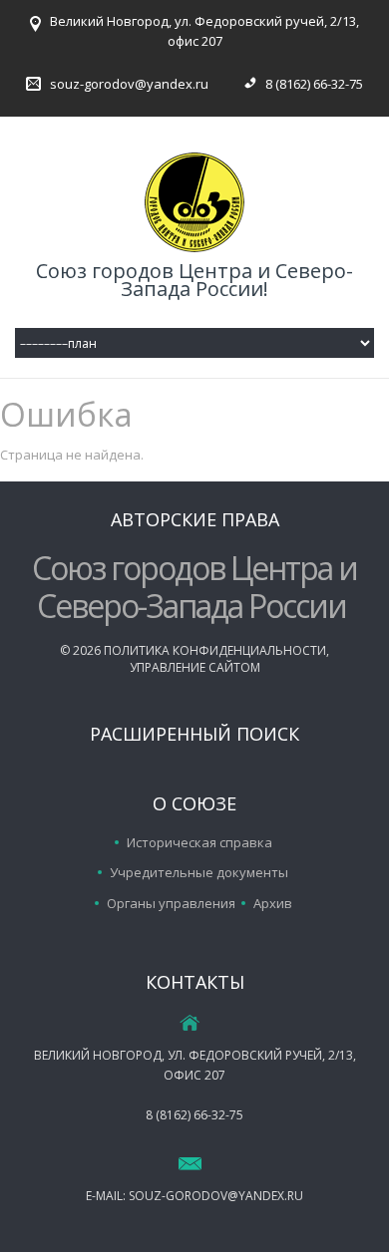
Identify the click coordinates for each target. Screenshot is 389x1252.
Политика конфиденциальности (215, 650)
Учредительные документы (199, 872)
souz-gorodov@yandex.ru (129, 84)
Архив (272, 903)
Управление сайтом (195, 667)
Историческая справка (199, 842)
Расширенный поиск (194, 734)
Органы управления (171, 903)
